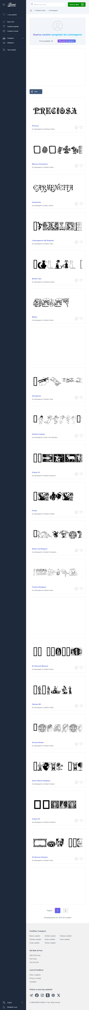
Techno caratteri (50, 943)
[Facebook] (37, 996)
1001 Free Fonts (35, 955)
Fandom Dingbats (39, 587)
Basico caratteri (35, 936)
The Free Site (34, 962)
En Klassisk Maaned (40, 666)
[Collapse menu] (4, 5)
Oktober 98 (36, 704)
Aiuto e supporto (35, 975)
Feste (46, 437)
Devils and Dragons (40, 549)
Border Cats (36, 279)
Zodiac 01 (36, 472)
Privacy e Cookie (35, 978)
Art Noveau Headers (40, 857)
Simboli (46, 167)
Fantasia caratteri (66, 936)
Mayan (34, 317)
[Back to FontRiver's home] (11, 5)
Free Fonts (33, 959)
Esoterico (53, 476)
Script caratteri (34, 943)
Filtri (35, 92)
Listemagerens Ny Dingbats (43, 240)
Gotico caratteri (50, 939)
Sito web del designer (67, 41)
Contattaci (33, 982)
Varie (51, 244)
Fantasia (46, 129)
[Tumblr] (48, 996)
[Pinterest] (53, 996)
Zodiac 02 (36, 819)
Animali (52, 282)
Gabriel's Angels (38, 434)
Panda (34, 510)
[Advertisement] (57, 67)
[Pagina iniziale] (31, 10)
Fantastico (53, 552)
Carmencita (36, 202)
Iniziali (53, 129)
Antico (52, 167)
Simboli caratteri (50, 936)
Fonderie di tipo (40, 10)
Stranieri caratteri (35, 939)
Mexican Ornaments (40, 164)
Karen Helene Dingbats (41, 781)
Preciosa (35, 126)
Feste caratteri (65, 939)
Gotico (46, 205)
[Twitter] (58, 996)
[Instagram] (42, 996)
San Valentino (53, 437)
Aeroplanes (36, 396)
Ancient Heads (38, 742)
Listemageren (37, 129)
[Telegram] (31, 996)
